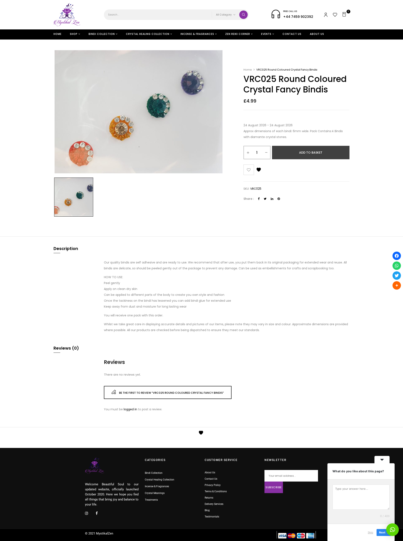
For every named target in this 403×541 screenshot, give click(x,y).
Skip (370, 532)
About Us (210, 472)
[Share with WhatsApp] (397, 265)
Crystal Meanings (155, 493)
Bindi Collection (153, 472)
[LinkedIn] (272, 199)
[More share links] (397, 285)
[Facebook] (259, 199)
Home (247, 70)
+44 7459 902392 (298, 16)
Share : (248, 199)
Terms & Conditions (216, 491)
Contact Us (211, 478)
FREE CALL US (290, 11)
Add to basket (310, 152)
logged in (130, 409)
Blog (207, 510)
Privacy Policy (213, 485)
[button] (344, 15)
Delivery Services (214, 504)
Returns (209, 497)
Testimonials (212, 516)
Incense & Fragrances (157, 486)
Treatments (151, 499)
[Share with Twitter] (397, 275)
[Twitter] (265, 199)
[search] (243, 15)
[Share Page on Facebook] (397, 255)
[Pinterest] (278, 199)
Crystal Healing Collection (159, 479)
